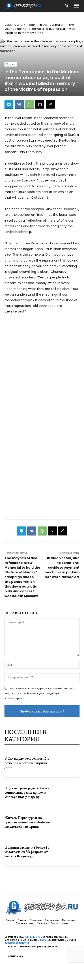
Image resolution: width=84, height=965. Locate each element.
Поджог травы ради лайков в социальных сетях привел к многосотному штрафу (26, 792)
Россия (31, 25)
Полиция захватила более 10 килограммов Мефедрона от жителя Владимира (26, 851)
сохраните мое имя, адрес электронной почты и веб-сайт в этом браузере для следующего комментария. (39, 693)
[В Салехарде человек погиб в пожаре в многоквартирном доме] (68, 762)
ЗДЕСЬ (42, 939)
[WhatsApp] (29, 104)
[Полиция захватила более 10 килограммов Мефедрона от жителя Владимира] (68, 851)
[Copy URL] (50, 104)
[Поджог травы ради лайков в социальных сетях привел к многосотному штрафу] (68, 792)
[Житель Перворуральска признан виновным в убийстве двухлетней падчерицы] (68, 822)
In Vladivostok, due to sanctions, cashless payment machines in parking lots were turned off (62, 567)
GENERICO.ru (13, 25)
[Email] (39, 104)
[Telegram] (8, 104)
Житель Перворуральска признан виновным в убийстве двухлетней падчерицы (27, 822)
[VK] (19, 104)
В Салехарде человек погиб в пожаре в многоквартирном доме (26, 762)
